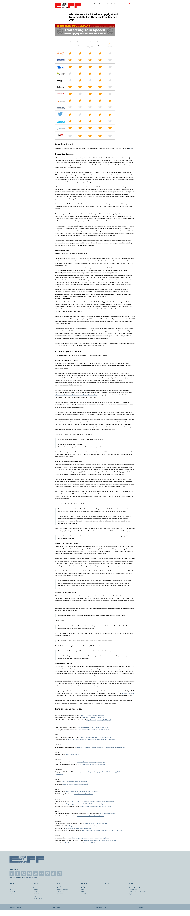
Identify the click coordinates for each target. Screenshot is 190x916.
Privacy (59, 887)
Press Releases (85, 887)
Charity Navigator (32, 877)
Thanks (141, 907)
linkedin (47, 873)
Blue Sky (29, 873)
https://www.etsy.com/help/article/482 (92, 715)
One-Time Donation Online (135, 887)
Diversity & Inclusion (38, 898)
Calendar (35, 886)
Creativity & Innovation (62, 889)
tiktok (53, 873)
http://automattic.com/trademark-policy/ (78, 828)
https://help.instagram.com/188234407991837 (91, 764)
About (96, 3)
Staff (34, 896)
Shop (125, 3)
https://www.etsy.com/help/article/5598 (98, 720)
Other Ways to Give (133, 894)
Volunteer (35, 887)
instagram (23, 873)
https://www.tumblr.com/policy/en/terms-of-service (82, 791)
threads (59, 873)
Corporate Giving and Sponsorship (137, 891)
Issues (101, 3)
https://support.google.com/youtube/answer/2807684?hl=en (90, 838)
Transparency (60, 891)
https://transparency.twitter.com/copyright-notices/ (95, 806)
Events (82, 889)
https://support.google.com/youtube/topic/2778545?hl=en (100, 840)
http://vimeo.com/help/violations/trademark (90, 816)
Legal (11, 887)
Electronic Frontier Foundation (68, 6)
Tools (121, 3)
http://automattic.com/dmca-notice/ (96, 823)
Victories (35, 889)
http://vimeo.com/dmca (107, 813)
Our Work (107, 3)
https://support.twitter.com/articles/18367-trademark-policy (84, 804)
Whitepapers (84, 893)
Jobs (34, 894)
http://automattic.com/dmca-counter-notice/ (83, 826)
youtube (35, 873)
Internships (36, 893)
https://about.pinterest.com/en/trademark (75, 784)
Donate (131, 3)
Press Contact (108, 886)
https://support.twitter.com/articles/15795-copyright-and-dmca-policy (93, 801)
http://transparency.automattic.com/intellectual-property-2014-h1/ (101, 830)
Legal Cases (84, 891)
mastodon (12, 873)
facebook (17, 873)
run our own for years (127, 693)
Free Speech (60, 886)
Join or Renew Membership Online (137, 886)
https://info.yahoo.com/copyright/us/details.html (96, 737)
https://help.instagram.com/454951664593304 (91, 762)
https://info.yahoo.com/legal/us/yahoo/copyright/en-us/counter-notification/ (91, 739)
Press (11, 893)
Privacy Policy (101, 907)
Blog (82, 886)
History (35, 891)
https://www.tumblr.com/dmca (83, 794)
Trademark (57, 907)
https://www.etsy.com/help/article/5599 (94, 717)
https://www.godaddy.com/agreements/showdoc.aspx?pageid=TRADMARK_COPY (101, 747)
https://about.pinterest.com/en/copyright (74, 781)
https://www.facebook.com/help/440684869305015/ (93, 729)
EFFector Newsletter (86, 894)
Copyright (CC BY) (15, 907)
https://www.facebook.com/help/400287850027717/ (92, 727)
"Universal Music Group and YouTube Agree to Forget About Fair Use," (76, 395)
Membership (13, 891)
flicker (41, 873)
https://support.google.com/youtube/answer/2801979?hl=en (82, 843)
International (60, 893)
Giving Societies (133, 889)
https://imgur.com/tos (72, 754)
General (11, 886)
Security (11, 889)
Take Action (114, 3)
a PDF (130, 148)
